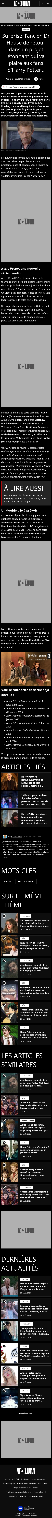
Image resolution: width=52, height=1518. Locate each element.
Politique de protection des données (25, 1488)
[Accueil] (22, 3)
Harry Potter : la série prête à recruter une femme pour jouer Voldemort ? (34, 1150)
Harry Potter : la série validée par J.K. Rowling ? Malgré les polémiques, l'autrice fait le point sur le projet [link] (26, 498)
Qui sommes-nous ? (38, 1479)
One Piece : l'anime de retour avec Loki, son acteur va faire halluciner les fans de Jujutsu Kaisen (34, 991)
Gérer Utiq (23, 1496)
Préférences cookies (36, 1496)
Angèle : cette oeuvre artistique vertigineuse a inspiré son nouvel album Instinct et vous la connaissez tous (33, 1378)
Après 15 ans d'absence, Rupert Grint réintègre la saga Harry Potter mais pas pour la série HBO (34, 1129)
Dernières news (13, 25)
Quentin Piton (16, 837)
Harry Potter (26, 881)
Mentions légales (9, 1483)
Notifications (13, 1496)
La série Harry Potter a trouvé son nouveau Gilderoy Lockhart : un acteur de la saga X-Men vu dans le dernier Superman (33, 1175)
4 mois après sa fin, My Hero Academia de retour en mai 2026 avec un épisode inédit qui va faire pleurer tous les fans (34, 1015)
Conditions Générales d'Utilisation (17, 1479)
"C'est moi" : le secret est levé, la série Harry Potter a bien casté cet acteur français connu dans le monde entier (33, 1108)
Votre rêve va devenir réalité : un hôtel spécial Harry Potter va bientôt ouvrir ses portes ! (34, 924)
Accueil (3, 25)
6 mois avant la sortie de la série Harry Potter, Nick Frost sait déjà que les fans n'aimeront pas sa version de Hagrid (34, 971)
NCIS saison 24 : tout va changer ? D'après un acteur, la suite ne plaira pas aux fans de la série (34, 947)
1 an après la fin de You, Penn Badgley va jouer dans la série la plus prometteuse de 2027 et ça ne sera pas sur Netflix (34, 1334)
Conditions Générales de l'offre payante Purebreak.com (25, 1492)
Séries (23, 25)
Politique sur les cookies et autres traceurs (32, 1483)
